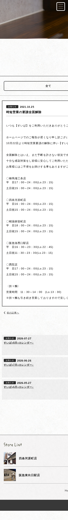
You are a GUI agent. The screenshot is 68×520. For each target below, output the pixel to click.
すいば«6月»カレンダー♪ (19, 387)
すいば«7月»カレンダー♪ (19, 364)
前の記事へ (13, 312)
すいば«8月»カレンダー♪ (19, 342)
